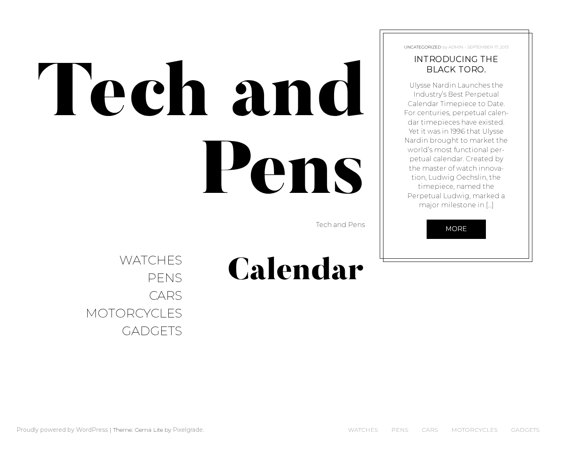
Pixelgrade (188, 429)
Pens (164, 278)
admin (455, 47)
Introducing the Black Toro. (455, 64)
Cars (165, 296)
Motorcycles (134, 313)
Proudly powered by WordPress (62, 429)
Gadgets (152, 331)
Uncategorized (422, 47)
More (456, 229)
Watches (150, 260)
